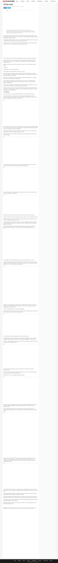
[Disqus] (20, 521)
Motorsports (39, 1)
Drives (28, 1)
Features (33, 1)
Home (17, 1)
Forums (51, 560)
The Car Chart (53, 1)
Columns (46, 1)
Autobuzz (22, 1)
